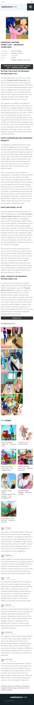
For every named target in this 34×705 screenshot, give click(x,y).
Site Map (17, 701)
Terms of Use (26, 702)
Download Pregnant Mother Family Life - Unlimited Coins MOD (17, 67)
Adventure (14, 55)
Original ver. (17, 318)
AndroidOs (9, 7)
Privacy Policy (25, 701)
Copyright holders (15, 702)
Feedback (6, 702)
